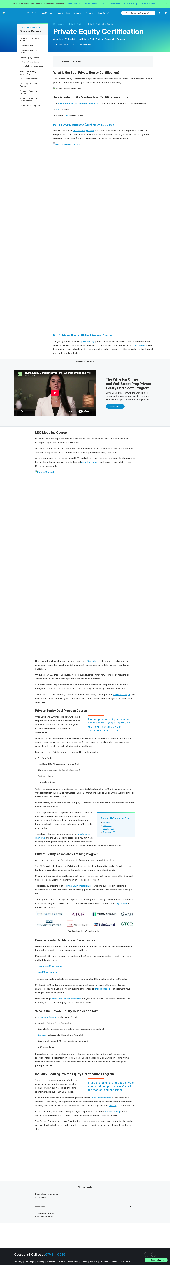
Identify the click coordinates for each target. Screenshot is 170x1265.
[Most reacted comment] (36, 1202)
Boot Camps (47, 13)
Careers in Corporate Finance (29, 39)
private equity (87, 341)
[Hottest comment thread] (38, 1202)
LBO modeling (140, 345)
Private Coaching (63, 13)
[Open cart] (159, 13)
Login (165, 13)
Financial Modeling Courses (28, 92)
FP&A (103, 4)
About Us (93, 1262)
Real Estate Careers (29, 79)
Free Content (103, 13)
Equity (67, 115)
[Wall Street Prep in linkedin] (140, 1254)
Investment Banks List (29, 45)
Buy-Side (41, 1035)
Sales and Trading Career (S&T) (28, 72)
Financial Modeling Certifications (28, 99)
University (90, 13)
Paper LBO (107, 822)
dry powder (122, 903)
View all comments (44, 1216)
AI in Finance (74, 4)
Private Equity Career (29, 58)
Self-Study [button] (31, 13)
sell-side (112, 1105)
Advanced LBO (109, 832)
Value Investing (148, 4)
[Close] (166, 1256)
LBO (58, 109)
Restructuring (130, 4)
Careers (114, 1262)
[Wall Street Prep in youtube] (153, 1254)
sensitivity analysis (121, 694)
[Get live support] (156, 1260)
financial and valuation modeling (65, 998)
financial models (102, 989)
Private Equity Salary (30, 62)
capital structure (89, 462)
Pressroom (104, 1262)
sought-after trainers (101, 1097)
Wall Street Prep (66, 103)
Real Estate (115, 4)
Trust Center (125, 1262)
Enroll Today (115, 406)
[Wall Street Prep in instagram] (146, 1254)
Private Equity (90, 4)
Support (84, 1262)
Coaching (40, 1262)
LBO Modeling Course (83, 130)
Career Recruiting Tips (30, 105)
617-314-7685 (55, 1254)
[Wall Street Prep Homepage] (14, 13)
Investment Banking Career (28, 51)
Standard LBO (108, 829)
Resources (58, 24)
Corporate (78, 13)
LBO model (91, 661)
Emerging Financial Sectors (28, 85)
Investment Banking (47, 1017)
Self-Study (18, 1262)
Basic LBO (107, 826)
